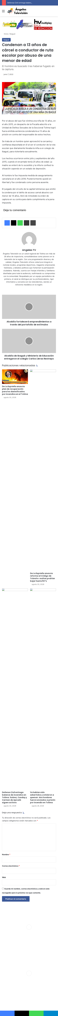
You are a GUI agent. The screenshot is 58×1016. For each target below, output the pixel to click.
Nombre (6, 854)
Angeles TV (29, 250)
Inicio (5, 34)
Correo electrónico (11, 866)
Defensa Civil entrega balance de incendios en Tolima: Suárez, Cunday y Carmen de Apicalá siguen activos (14, 797)
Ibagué (12, 34)
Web (4, 877)
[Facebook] (7, 223)
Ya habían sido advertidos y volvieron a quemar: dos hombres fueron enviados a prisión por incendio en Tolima (42, 797)
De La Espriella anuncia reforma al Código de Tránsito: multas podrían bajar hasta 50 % (42, 577)
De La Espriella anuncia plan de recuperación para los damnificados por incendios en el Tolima (15, 390)
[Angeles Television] (17, 11)
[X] (13, 223)
